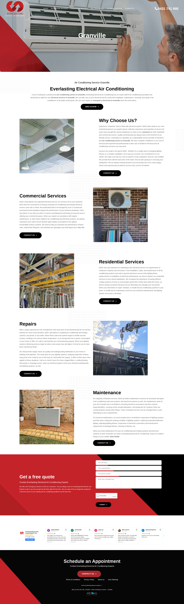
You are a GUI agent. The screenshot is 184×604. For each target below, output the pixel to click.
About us (101, 580)
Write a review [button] (30, 539)
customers (146, 132)
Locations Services (114, 8)
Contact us (129, 8)
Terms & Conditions (73, 580)
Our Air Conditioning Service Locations (91, 585)
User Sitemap (113, 580)
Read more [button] (49, 542)
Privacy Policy (89, 580)
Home (45, 8)
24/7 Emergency (97, 8)
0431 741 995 (168, 9)
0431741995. (115, 437)
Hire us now (90, 107)
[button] (163, 536)
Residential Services (59, 8)
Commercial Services (79, 8)
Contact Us (108, 173)
